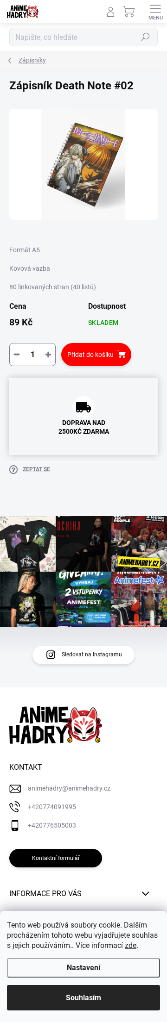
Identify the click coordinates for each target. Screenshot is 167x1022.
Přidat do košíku (90, 354)
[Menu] (155, 11)
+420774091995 (52, 806)
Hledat (145, 37)
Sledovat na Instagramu (92, 654)
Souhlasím (83, 997)
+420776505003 (52, 825)
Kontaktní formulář (56, 858)
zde (130, 945)
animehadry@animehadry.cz (69, 788)
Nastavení (83, 967)
